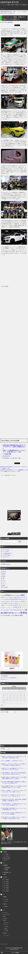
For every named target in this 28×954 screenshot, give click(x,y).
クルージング (6, 914)
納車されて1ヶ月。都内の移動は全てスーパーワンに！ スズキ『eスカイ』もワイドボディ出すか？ (14, 769)
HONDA (3, 595)
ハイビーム (22, 605)
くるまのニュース (5, 557)
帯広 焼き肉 (3, 615)
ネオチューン (5, 679)
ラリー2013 (6, 881)
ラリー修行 (4, 877)
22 (20, 697)
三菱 (3, 578)
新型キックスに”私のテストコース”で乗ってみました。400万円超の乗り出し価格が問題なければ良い (14, 757)
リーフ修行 (6, 854)
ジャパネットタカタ (13, 603)
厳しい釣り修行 (7, 858)
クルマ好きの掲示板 (6, 555)
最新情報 (10, 22)
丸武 (24, 610)
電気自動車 (7, 867)
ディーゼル (7, 605)
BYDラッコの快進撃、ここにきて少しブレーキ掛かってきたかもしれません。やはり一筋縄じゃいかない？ (14, 791)
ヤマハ (6, 924)
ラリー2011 (6, 885)
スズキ (3, 582)
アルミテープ (20, 597)
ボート (3, 910)
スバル (3, 580)
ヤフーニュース (24, 607)
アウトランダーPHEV (8, 597)
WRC (23, 595)
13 (14, 695)
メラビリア (17, 607)
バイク (3, 894)
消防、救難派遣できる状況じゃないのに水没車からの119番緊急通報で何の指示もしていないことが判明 (14, 787)
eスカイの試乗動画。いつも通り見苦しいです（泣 (12, 760)
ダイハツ (4, 583)
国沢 (6, 613)
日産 (6, 928)
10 (3, 695)
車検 (5, 874)
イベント (5, 912)
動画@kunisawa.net (6, 564)
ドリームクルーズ (14, 605)
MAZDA (3, 576)
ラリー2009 (6, 887)
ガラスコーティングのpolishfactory (9, 677)
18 (7, 697)
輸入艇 (5, 933)
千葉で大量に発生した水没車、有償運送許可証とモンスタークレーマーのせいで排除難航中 (14, 813)
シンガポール (22, 601)
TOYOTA (4, 571)
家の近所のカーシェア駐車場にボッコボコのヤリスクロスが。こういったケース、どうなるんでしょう (14, 795)
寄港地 (23, 612)
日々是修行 (4, 851)
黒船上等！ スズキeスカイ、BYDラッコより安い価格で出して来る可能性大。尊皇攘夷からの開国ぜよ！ (14, 764)
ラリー (2, 610)
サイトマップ (4, 944)
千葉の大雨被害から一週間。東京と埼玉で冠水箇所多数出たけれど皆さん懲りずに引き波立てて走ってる (14, 773)
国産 (5, 920)
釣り (5, 916)
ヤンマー (7, 922)
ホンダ (26, 605)
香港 (21, 615)
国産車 (5, 896)
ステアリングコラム (21, 603)
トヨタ (6, 926)
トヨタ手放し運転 (7, 454)
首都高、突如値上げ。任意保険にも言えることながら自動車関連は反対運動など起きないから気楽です (14, 778)
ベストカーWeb (5, 551)
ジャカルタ (4, 603)
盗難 (16, 615)
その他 (6, 930)
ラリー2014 (6, 879)
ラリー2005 (6, 891)
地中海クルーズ (14, 613)
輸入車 (3, 585)
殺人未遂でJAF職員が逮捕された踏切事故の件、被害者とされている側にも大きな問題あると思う (14, 782)
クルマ (3, 862)
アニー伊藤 (14, 597)
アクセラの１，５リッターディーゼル (12, 458)
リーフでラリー (7, 856)
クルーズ (7, 599)
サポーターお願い (5, 549)
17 (3, 697)
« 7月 (2, 705)
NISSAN (4, 573)
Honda (3, 574)
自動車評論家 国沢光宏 (9, 2)
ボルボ (2, 607)
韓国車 (6, 869)
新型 (7, 615)
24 (3, 699)
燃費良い (9, 615)
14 (17, 695)
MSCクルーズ (13, 595)
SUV (19, 595)
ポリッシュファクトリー (7, 607)
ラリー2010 (6, 889)
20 (14, 697)
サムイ (8, 601)
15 (20, 695)
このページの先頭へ (15, 952)
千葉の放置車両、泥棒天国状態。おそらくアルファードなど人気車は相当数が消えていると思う (14, 809)
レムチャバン (7, 610)
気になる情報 (5, 587)
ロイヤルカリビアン (17, 610)
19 (10, 697)
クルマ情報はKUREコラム (7, 553)
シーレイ (7, 935)
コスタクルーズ (16, 599)
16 (24, 695)
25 (7, 699)
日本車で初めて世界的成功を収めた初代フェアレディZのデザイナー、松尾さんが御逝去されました (14, 447)
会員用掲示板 (5, 675)
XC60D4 (2, 597)
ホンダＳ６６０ (6, 456)
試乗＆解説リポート (8, 872)
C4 (1, 595)
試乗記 (18, 615)
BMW (6, 906)
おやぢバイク (6, 860)
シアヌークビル (14, 601)
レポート (5, 918)
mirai (7, 595)
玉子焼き (13, 615)
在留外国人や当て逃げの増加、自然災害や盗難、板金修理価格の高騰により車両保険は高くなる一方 (14, 800)
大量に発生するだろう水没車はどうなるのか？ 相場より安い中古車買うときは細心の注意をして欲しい (14, 818)
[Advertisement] (14, 271)
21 (17, 697)
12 (10, 695)
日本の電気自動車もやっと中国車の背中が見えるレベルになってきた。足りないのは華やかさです (14, 804)
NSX (18, 595)
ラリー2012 (6, 883)
